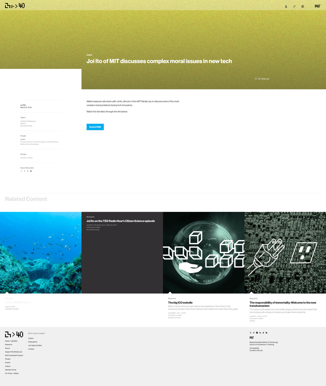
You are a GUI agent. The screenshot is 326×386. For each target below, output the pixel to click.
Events (7, 362)
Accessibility (254, 348)
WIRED (173, 313)
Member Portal (10, 370)
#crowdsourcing (93, 229)
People (7, 359)
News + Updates (11, 341)
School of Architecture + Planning (262, 344)
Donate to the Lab (256, 350)
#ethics (252, 321)
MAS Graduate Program (14, 355)
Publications (32, 342)
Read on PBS (95, 127)
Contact (31, 349)
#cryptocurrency (174, 317)
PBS (24, 105)
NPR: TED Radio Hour (97, 225)
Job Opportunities (35, 345)
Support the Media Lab (13, 352)
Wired (254, 316)
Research (8, 344)
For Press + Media (11, 373)
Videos (7, 366)
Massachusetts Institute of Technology (264, 342)
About (7, 348)
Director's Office (13, 309)
